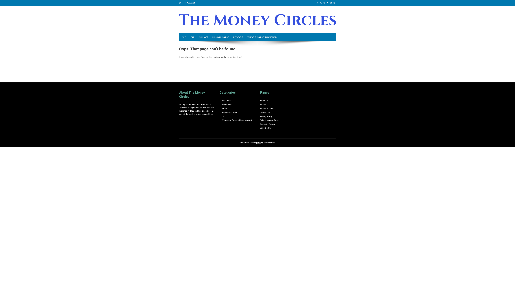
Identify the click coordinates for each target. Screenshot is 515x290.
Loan (192, 37)
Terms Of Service (267, 124)
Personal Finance (220, 37)
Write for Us (265, 128)
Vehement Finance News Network (262, 37)
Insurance (203, 37)
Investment (238, 37)
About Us (264, 100)
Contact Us (265, 112)
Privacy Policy (266, 116)
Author (263, 104)
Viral (259, 143)
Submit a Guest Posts (269, 120)
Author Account (267, 108)
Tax (184, 37)
